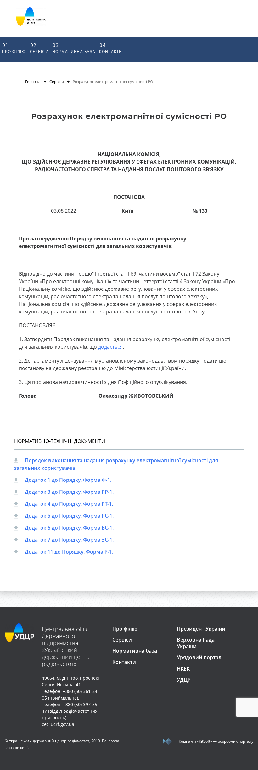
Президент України (201, 628)
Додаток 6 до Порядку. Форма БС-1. (69, 527)
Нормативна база (74, 48)
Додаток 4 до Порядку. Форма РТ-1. (69, 503)
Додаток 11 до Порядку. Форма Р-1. (69, 551)
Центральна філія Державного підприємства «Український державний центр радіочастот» (66, 646)
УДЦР (184, 679)
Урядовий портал (199, 657)
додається (110, 346)
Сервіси (39, 48)
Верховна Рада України (196, 643)
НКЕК (183, 668)
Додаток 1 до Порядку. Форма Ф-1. (68, 479)
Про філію (14, 48)
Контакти (110, 48)
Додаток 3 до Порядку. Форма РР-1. (69, 491)
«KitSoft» (204, 741)
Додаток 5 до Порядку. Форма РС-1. (69, 515)
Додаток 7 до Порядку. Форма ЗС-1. (69, 539)
